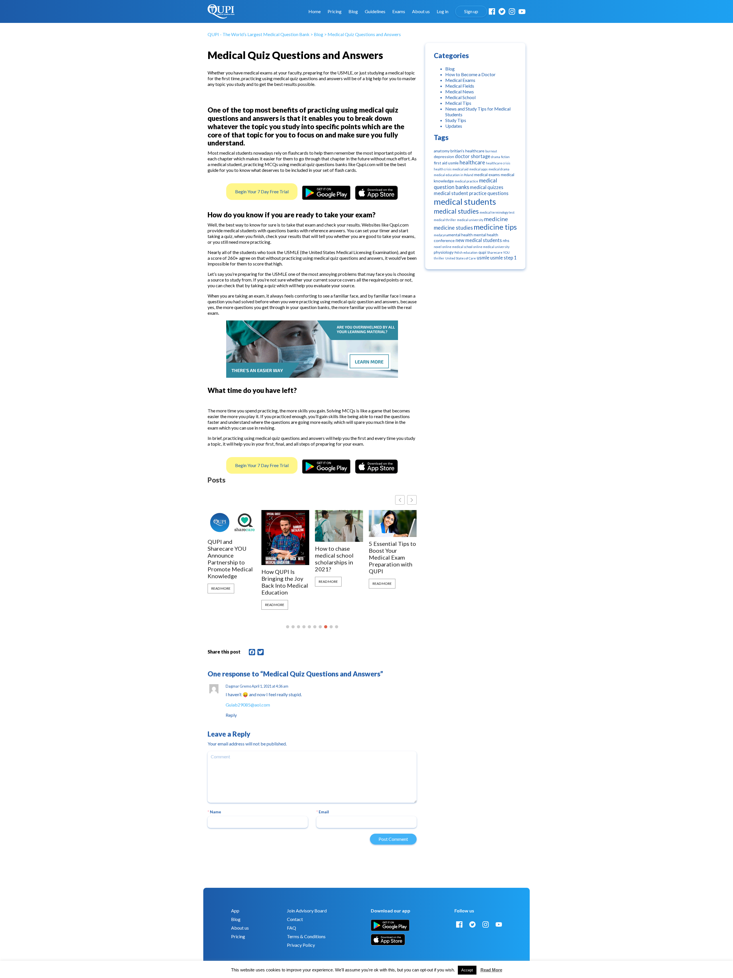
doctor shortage (472, 156)
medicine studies (453, 228)
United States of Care (460, 258)
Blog (353, 11)
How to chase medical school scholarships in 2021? (334, 558)
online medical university (491, 247)
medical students (465, 201)
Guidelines (375, 11)
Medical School (460, 97)
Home (314, 11)
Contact (295, 919)
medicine (496, 218)
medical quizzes (486, 187)
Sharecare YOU (498, 252)
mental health (460, 234)
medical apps (478, 169)
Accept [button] (467, 970)
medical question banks (465, 183)
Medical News (459, 91)
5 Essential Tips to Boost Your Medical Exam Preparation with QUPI (392, 557)
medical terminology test (497, 212)
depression (444, 156)
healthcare (472, 162)
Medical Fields (459, 85)
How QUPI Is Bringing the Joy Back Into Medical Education (284, 582)
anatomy (442, 150)
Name (214, 811)
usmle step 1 (503, 258)
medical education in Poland (453, 175)
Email (322, 811)
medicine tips (495, 227)
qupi (482, 252)
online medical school (457, 247)
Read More (220, 588)
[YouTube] (522, 11)
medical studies (456, 211)
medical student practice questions (471, 193)
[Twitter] (501, 11)
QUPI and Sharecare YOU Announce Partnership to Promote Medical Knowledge (230, 558)
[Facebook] (492, 11)
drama (495, 157)
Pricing (335, 11)
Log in (442, 11)
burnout (491, 151)
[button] (412, 500)
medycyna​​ (441, 235)
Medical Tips (458, 103)
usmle (483, 258)
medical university (470, 220)
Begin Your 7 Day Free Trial (262, 191)
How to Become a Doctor (470, 74)
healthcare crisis (498, 163)
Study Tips (455, 120)
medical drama (498, 169)
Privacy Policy (301, 945)
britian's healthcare (467, 150)
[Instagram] (512, 11)
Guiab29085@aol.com (248, 704)
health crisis (443, 169)
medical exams (487, 174)
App (235, 910)
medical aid (460, 169)
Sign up (471, 11)
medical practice (466, 181)
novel (438, 247)
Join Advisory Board (307, 910)
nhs (506, 240)
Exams (398, 11)
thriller (439, 258)
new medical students (479, 240)
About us (421, 11)
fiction (505, 157)
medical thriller (445, 220)
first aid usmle (446, 162)
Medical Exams (460, 80)
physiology (444, 252)
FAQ (291, 927)
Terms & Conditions (306, 936)
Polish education (466, 252)
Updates (453, 126)
